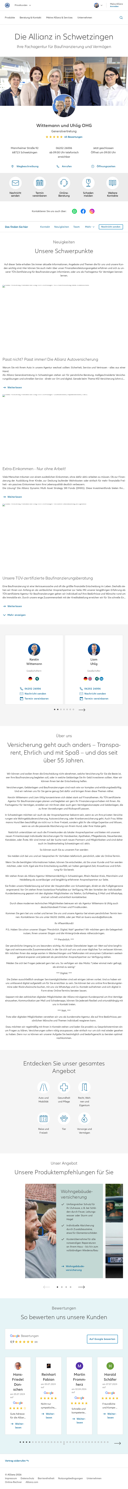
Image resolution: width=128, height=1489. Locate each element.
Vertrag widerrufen (15, 1460)
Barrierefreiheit (46, 1478)
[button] (64, 106)
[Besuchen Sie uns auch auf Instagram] (91, 211)
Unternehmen (94, 1478)
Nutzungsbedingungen (70, 1478)
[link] (64, 187)
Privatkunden (21, 5)
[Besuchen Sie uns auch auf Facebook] (83, 211)
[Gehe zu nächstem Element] (82, 709)
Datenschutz (27, 1478)
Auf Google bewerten (102, 1339)
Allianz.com (32, 1482)
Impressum (11, 1478)
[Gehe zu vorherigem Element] (45, 709)
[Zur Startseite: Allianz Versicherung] (7, 5)
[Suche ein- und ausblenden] (120, 18)
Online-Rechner (13, 1482)
